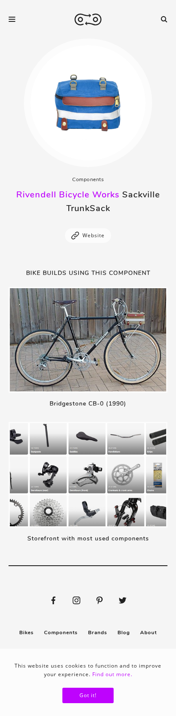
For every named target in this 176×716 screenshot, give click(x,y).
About (148, 632)
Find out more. (112, 674)
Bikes (26, 632)
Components (88, 179)
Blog (123, 632)
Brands (97, 632)
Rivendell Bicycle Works (68, 194)
